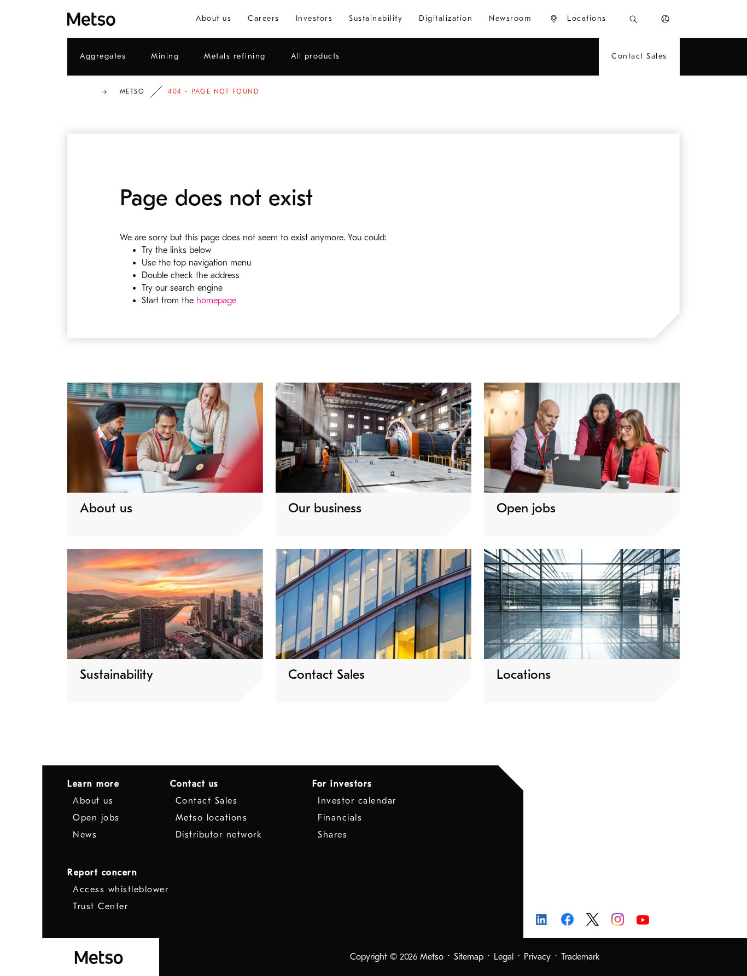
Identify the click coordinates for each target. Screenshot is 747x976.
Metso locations (212, 818)
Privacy (537, 957)
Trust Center (100, 906)
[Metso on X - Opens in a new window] (592, 919)
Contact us (194, 784)
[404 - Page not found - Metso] (119, 19)
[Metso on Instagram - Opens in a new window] (617, 919)
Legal (503, 957)
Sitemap (468, 957)
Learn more (93, 784)
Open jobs (96, 818)
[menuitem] (214, 19)
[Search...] (633, 19)
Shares (332, 835)
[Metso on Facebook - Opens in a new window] (567, 919)
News (85, 835)
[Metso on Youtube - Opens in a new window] (643, 919)
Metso (132, 91)
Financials (340, 818)
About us (93, 801)
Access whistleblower (120, 889)
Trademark (580, 957)
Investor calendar (357, 801)
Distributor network (219, 835)
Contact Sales (207, 801)
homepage (216, 300)
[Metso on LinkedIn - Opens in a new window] (542, 919)
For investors (342, 784)
